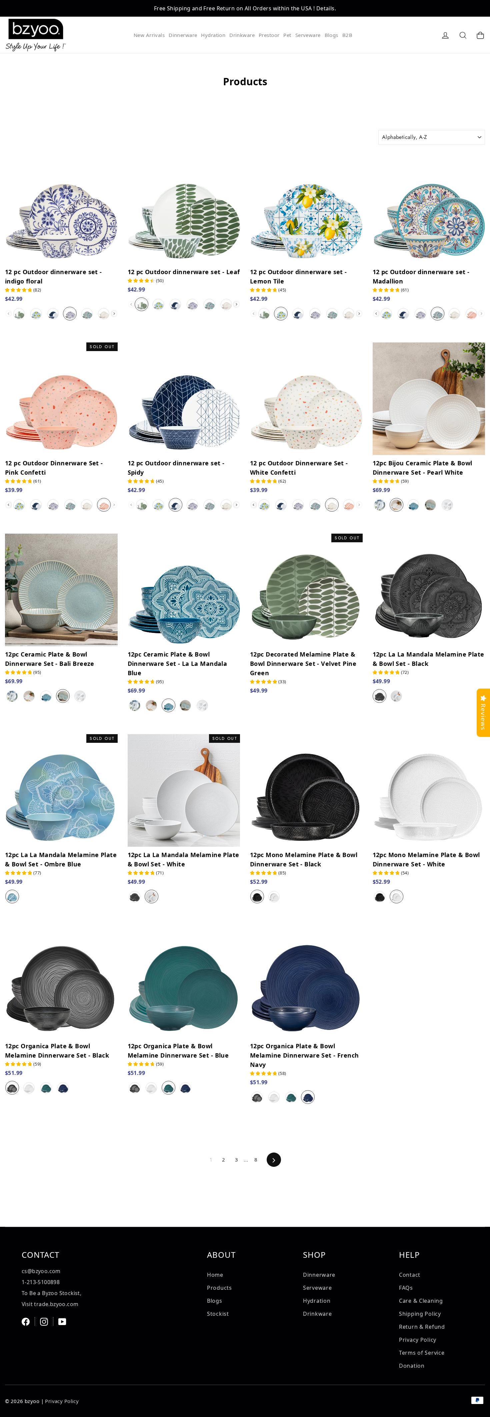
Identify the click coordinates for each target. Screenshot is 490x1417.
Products (219, 1287)
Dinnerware (183, 35)
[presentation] (114, 313)
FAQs (406, 1287)
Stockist (218, 1313)
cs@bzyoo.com (41, 1271)
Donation (412, 1365)
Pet (287, 35)
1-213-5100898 (41, 1282)
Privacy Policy (417, 1339)
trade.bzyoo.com (56, 1304)
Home (215, 1274)
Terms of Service (422, 1352)
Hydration (213, 35)
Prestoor (269, 35)
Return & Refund (422, 1326)
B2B (347, 35)
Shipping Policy (420, 1313)
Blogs (331, 35)
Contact (409, 1274)
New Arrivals (149, 35)
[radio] (19, 313)
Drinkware (242, 35)
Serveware (308, 35)
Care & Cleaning (421, 1300)
